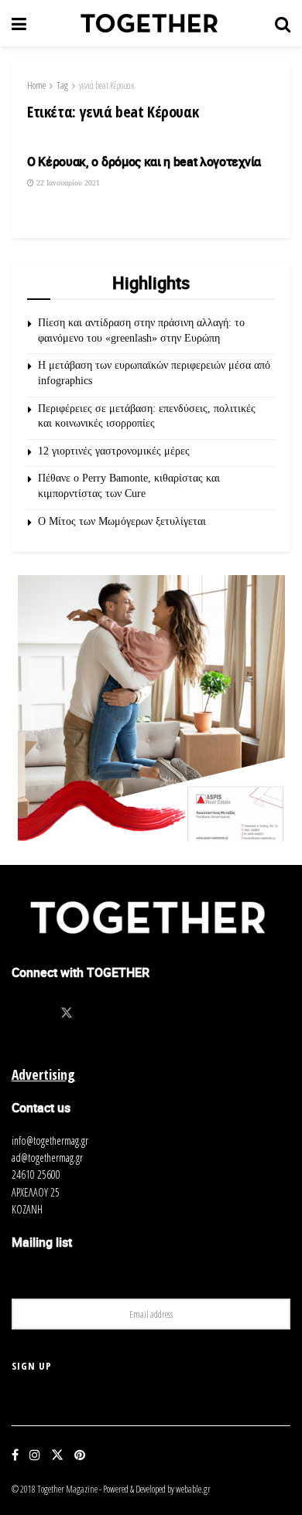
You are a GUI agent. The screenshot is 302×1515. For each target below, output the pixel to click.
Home (36, 85)
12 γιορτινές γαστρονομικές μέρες (114, 451)
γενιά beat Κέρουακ (107, 85)
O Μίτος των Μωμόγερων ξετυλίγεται (122, 521)
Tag (62, 85)
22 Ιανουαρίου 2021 (67, 183)
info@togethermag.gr (50, 1140)
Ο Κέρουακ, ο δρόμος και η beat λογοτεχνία (144, 161)
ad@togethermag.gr (47, 1157)
